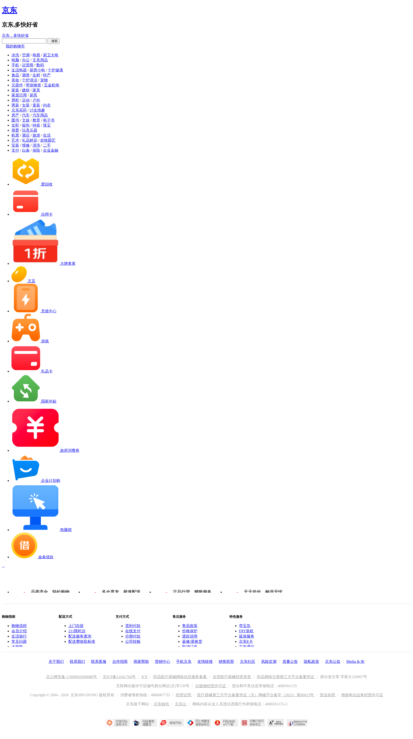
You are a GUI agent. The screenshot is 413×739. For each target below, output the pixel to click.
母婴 (15, 130)
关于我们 (56, 661)
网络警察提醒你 (144, 723)
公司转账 (133, 641)
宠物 (44, 80)
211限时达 (77, 631)
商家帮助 (141, 661)
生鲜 (36, 75)
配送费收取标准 (81, 641)
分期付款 (133, 636)
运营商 (27, 65)
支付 (15, 150)
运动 (26, 100)
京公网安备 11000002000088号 (72, 677)
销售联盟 (226, 661)
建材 (26, 90)
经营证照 (184, 695)
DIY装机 (246, 631)
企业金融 (50, 150)
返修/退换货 (192, 641)
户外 (36, 100)
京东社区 (247, 661)
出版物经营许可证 (211, 686)
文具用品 (40, 60)
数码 (40, 65)
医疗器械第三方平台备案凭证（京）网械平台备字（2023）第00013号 (256, 695)
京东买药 (19, 110)
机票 (15, 135)
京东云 (181, 704)
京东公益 (332, 661)
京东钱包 (162, 704)
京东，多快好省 (15, 35)
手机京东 (183, 661)
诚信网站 (171, 723)
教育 (36, 120)
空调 (26, 55)
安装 (15, 145)
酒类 (26, 75)
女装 (26, 105)
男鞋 (15, 100)
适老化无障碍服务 (275, 723)
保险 (36, 150)
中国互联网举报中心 (198, 723)
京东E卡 (246, 641)
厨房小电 (37, 70)
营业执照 (328, 695)
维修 (26, 145)
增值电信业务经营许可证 (362, 695)
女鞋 (15, 125)
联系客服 (98, 661)
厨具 (33, 95)
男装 (15, 105)
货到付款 (133, 626)
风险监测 (269, 661)
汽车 (26, 115)
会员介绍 (19, 631)
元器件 (17, 85)
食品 (15, 75)
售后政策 (189, 626)
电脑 (15, 60)
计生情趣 (37, 110)
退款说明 (189, 636)
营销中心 (162, 661)
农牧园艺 (47, 140)
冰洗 (15, 55)
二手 (47, 145)
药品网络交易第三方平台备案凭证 (286, 677)
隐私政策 (311, 661)
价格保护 (189, 631)
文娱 (26, 120)
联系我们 (77, 661)
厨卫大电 (50, 55)
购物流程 (19, 626)
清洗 (36, 145)
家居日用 (19, 95)
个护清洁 (29, 80)
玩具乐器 (29, 130)
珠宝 (47, 125)
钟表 (36, 125)
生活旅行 (19, 636)
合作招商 (120, 661)
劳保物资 (33, 85)
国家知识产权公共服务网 (297, 723)
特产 (47, 75)
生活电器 (19, 70)
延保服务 (246, 636)
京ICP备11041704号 (119, 677)
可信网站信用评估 (117, 723)
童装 (36, 105)
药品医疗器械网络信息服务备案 (180, 677)
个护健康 (55, 70)
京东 (9, 10)
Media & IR (355, 661)
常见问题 (19, 641)
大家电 (17, 647)
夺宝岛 (244, 626)
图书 (15, 120)
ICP (144, 677)
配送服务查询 (79, 636)
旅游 (36, 135)
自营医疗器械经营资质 (232, 677)
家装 (15, 90)
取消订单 (189, 647)
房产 (15, 115)
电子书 (48, 120)
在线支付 (133, 631)
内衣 (47, 105)
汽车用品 (40, 115)
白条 (26, 150)
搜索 (53, 41)
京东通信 (246, 647)
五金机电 (51, 85)
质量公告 (290, 661)
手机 (15, 65)
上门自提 (76, 626)
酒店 (26, 135)
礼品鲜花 (29, 140)
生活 (47, 135)
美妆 (15, 80)
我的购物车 (15, 46)
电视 (36, 55)
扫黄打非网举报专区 (252, 723)
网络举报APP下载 (225, 723)
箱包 (26, 125)
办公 (26, 60)
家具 (36, 90)
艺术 (15, 140)
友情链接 (205, 661)
